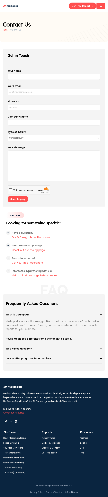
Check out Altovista (13, 412)
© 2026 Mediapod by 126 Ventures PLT (54, 485)
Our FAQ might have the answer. (31, 237)
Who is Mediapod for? (19, 348)
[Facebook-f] (5, 421)
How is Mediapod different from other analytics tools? (39, 338)
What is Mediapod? (17, 314)
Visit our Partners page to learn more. (34, 275)
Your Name (14, 70)
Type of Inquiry (17, 132)
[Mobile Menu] (100, 6)
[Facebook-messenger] (16, 421)
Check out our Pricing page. (28, 250)
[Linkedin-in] (11, 421)
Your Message (16, 147)
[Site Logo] (10, 6)
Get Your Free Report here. (27, 262)
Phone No (13, 101)
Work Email (14, 86)
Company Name (18, 116)
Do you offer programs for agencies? (28, 358)
